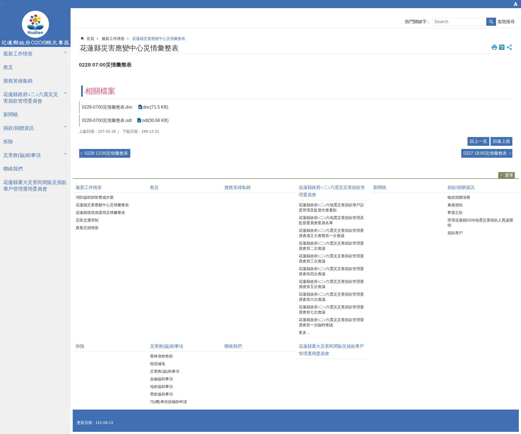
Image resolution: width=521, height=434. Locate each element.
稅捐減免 (157, 364)
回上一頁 (478, 141)
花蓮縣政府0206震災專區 (35, 28)
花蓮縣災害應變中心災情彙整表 (158, 38)
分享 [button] (509, 47)
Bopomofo (501, 47)
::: (2, 3)
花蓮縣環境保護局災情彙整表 (100, 212)
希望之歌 (455, 212)
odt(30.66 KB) (155, 120)
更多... (304, 332)
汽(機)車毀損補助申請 (168, 402)
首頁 (90, 38)
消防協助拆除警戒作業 (95, 197)
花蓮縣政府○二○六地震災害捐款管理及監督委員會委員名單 (331, 220)
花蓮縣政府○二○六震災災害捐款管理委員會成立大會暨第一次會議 (331, 233)
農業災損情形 (87, 228)
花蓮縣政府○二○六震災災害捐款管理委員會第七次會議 (331, 309)
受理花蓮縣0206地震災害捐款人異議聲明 (480, 222)
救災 (8, 67)
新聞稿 (10, 114)
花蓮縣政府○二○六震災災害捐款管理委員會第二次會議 (331, 246)
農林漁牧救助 (161, 356)
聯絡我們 (13, 169)
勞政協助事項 (161, 394)
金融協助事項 (161, 379)
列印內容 (494, 47)
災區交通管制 (87, 220)
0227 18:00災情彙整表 (485, 153)
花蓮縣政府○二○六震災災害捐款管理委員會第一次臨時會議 (331, 322)
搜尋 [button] (491, 22)
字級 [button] (515, 4)
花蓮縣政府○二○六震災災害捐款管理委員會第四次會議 (331, 271)
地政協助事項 (161, 386)
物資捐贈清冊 (458, 197)
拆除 (8, 141)
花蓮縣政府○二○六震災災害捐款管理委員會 (30, 98)
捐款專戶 (455, 233)
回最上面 (501, 141)
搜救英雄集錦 (18, 81)
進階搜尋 (506, 21)
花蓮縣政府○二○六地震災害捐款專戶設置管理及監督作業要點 (331, 207)
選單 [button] (509, 175)
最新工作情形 (18, 53)
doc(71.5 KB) (155, 107)
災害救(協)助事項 (22, 155)
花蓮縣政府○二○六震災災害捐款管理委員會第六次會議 (331, 297)
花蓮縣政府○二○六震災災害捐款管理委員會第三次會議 (331, 258)
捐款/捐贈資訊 (18, 128)
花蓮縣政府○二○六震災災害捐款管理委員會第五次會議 (331, 284)
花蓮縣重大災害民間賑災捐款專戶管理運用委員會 (35, 186)
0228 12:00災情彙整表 (106, 153)
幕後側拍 (455, 205)
